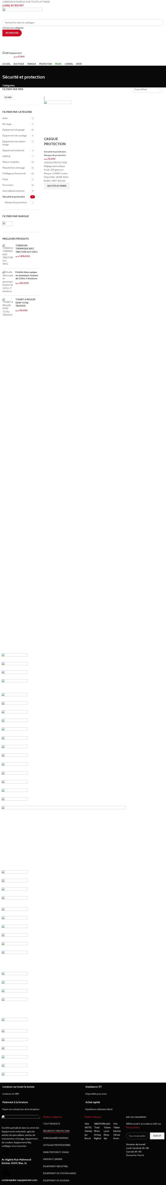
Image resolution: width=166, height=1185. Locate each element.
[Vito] (15, 705)
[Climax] (15, 993)
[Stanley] (15, 766)
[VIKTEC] (15, 714)
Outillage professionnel (14, 173)
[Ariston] (15, 1041)
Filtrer (8, 97)
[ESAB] (15, 937)
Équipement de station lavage (13, 143)
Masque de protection (16, 202)
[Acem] (15, 1076)
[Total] (15, 731)
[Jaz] (15, 901)
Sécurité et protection (13, 196)
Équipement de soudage (14, 135)
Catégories (8, 85)
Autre (5, 118)
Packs (5, 179)
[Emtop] (15, 946)
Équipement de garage (13, 129)
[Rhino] (15, 775)
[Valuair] (15, 722)
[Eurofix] (15, 928)
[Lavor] (15, 874)
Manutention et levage (13, 167)
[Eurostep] (15, 920)
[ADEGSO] (15, 1067)
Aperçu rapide (48, 193)
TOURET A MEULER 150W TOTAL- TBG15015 (25, 302)
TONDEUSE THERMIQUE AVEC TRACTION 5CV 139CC (26, 248)
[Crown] (15, 984)
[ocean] (15, 801)
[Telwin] (15, 757)
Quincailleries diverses (13, 190)
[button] (57, 186)
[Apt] (15, 1050)
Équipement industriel (13, 150)
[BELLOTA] (15, 1033)
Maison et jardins (10, 161)
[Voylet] (15, 674)
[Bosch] (15, 1007)
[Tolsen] (15, 740)
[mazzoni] (64, 837)
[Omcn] (15, 792)
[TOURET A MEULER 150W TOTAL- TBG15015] (7, 307)
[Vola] (15, 685)
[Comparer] (48, 132)
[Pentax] (15, 784)
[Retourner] (6, 70)
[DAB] (15, 975)
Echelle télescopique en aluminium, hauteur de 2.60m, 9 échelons (26, 275)
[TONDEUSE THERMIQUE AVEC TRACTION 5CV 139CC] (7, 255)
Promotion (7, 185)
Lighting (6, 156)
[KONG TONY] (15, 883)
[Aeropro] (15, 1059)
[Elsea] (15, 961)
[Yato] (15, 657)
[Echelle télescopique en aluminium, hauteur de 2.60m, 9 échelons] (7, 282)
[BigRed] (15, 1023)
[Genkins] (15, 911)
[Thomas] (15, 749)
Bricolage (7, 124)
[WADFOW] (15, 666)
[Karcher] (15, 891)
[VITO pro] (15, 697)
